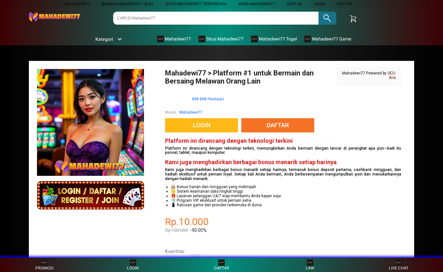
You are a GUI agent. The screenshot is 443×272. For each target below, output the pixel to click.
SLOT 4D (294, 4)
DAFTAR (344, 4)
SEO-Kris (392, 75)
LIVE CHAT (399, 268)
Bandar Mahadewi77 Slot (127, 4)
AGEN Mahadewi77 (256, 4)
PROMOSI (44, 268)
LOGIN (319, 4)
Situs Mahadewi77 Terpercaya (195, 4)
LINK (310, 268)
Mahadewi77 (77, 4)
